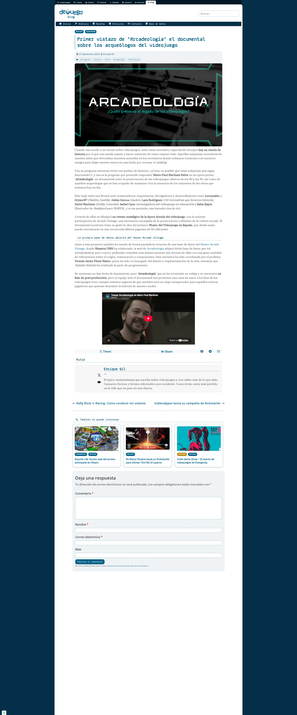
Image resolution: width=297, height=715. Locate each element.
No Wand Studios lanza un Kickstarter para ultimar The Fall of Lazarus (147, 460)
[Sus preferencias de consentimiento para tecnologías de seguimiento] (4, 713)
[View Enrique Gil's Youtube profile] (99, 382)
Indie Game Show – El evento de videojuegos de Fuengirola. (195, 460)
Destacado (182, 454)
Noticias (79, 31)
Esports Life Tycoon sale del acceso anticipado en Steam (95, 460)
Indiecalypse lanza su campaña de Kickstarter (187, 403)
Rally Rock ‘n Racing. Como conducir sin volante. (111, 403)
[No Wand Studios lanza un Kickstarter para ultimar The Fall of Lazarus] (148, 438)
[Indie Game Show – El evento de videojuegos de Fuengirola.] (199, 438)
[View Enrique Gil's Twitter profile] (99, 375)
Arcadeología (119, 60)
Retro (107, 60)
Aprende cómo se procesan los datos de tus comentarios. (128, 566)
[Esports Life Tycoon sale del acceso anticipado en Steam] (96, 438)
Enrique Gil (115, 369)
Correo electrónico (89, 537)
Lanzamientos (81, 454)
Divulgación (90, 31)
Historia (97, 60)
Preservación (134, 60)
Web (78, 549)
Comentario (84, 493)
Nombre (81, 524)
